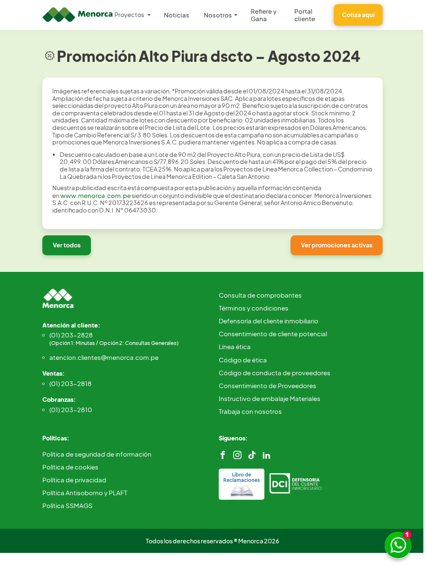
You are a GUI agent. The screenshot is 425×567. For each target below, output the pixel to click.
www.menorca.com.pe (95, 195)
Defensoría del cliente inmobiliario (268, 321)
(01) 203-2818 (70, 383)
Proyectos (129, 14)
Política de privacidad (74, 480)
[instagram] (237, 455)
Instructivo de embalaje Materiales (269, 398)
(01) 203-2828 (113, 338)
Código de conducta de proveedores (274, 372)
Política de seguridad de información (96, 454)
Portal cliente (304, 14)
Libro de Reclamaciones (241, 477)
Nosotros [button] (218, 15)
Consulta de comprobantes (260, 295)
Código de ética (243, 360)
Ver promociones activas (336, 245)
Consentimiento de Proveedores (267, 385)
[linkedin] (266, 455)
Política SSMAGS (67, 505)
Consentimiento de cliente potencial (273, 333)
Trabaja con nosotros (250, 411)
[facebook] (223, 455)
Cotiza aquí (358, 14)
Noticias (176, 15)
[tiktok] (252, 455)
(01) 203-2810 (70, 409)
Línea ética (235, 346)
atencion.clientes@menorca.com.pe (104, 357)
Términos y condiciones (253, 308)
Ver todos (67, 245)
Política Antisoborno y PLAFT (84, 492)
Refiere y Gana (263, 14)
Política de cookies (70, 467)
